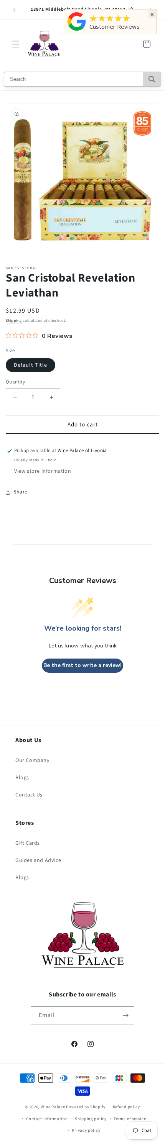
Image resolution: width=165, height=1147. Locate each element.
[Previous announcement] (14, 10)
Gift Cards (27, 843)
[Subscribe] (125, 1015)
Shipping (14, 320)
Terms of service (130, 1119)
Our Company (32, 760)
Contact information (47, 1119)
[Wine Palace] (77, 30)
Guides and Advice (38, 860)
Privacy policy (86, 1130)
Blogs (22, 778)
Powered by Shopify (86, 1107)
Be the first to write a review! (82, 665)
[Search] (152, 79)
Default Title (30, 365)
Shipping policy (91, 1119)
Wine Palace (53, 1107)
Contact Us (29, 795)
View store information (42, 471)
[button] (15, 44)
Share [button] (20, 492)
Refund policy (126, 1107)
